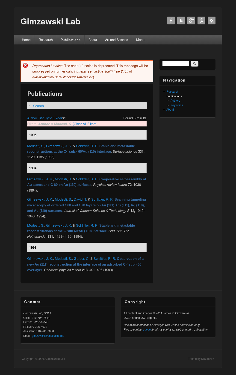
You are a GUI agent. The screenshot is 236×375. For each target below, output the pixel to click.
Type (49, 117)
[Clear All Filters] (85, 123)
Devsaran (207, 359)
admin (147, 329)
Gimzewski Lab (55, 359)
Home (26, 39)
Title (41, 117)
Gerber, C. (81, 258)
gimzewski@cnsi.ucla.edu (48, 335)
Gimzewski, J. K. (59, 145)
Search (38, 105)
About (92, 39)
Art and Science (116, 39)
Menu (140, 39)
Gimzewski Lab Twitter (181, 20)
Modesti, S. (35, 145)
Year (58, 117)
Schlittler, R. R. (87, 145)
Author (32, 117)
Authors (175, 100)
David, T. (80, 199)
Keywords (177, 105)
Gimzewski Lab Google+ (191, 20)
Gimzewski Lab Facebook (171, 20)
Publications (70, 39)
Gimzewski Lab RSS (211, 20)
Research (46, 39)
